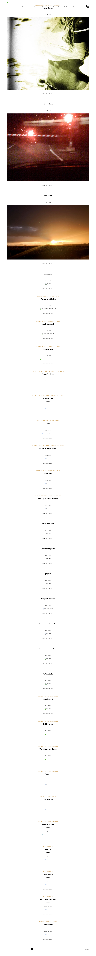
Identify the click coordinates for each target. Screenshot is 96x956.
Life (42, 6)
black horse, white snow (48, 899)
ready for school (48, 324)
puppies (48, 574)
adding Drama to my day (48, 448)
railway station (48, 104)
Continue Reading (48, 93)
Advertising (48, 6)
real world (48, 196)
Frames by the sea (48, 374)
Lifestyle (47, 371)
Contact (81, 6)
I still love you (48, 724)
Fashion (30, 6)
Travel (57, 101)
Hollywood (36, 6)
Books (54, 6)
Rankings (48, 849)
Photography (51, 321)
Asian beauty (48, 924)
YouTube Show (67, 6)
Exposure (48, 774)
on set (48, 423)
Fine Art (60, 6)
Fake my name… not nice (48, 649)
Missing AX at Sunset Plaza (48, 624)
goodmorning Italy (48, 549)
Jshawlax (46, 101)
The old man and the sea (48, 749)
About (74, 6)
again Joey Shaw (48, 824)
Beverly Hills (48, 874)
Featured (39, 101)
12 (40, 949)
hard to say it (48, 699)
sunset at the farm (48, 524)
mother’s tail (48, 473)
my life (52, 101)
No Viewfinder (48, 674)
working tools (48, 398)
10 (34, 949)
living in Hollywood (48, 599)
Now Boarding (48, 799)
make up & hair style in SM (48, 498)
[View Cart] (85, 7)
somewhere (48, 274)
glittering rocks (48, 349)
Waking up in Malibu (48, 299)
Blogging (24, 6)
